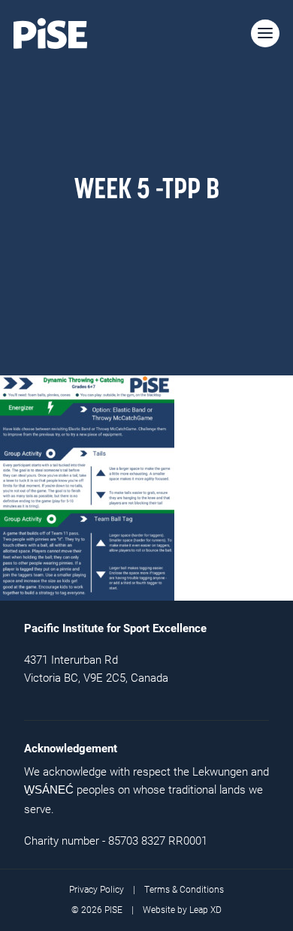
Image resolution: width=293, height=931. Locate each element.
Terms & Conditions (184, 889)
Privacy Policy (96, 889)
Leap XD (205, 909)
